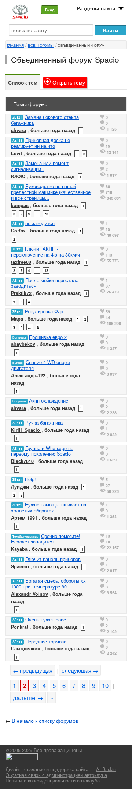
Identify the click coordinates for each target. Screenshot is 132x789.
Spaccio (20, 566)
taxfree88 (21, 262)
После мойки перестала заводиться (44, 283)
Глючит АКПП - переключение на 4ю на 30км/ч (45, 252)
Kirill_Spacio (26, 430)
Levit (16, 153)
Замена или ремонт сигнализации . (40, 166)
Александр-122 (28, 375)
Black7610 (22, 461)
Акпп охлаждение (48, 400)
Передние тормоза (45, 641)
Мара (17, 318)
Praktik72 (21, 293)
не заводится (40, 223)
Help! (30, 479)
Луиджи (20, 486)
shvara (18, 130)
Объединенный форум (81, 45)
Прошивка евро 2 (48, 337)
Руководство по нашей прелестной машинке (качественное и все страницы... (51, 192)
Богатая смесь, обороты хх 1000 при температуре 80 (48, 583)
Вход (49, 9)
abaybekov (23, 344)
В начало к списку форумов (45, 720)
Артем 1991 (24, 518)
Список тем (22, 82)
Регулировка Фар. (45, 311)
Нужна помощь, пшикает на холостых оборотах (48, 507)
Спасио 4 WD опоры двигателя (40, 365)
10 (105, 685)
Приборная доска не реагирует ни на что (40, 143)
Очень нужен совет (46, 619)
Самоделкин (25, 648)
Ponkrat (19, 627)
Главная (15, 45)
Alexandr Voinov (29, 594)
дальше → (28, 697)
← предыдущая (32, 670)
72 (46, 213)
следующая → (80, 670)
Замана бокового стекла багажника (45, 120)
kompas (20, 205)
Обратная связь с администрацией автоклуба (56, 775)
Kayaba (19, 549)
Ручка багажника (44, 422)
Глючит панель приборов (53, 559)
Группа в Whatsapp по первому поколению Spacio (42, 451)
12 (46, 270)
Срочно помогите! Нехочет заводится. (45, 539)
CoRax (18, 230)
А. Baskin (106, 769)
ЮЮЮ (18, 176)
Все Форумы (41, 45)
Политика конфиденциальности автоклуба (53, 780)
